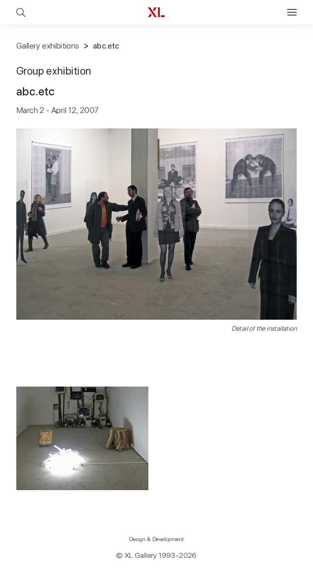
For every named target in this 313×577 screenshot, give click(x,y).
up (290, 570)
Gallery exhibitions (47, 46)
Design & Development (156, 539)
